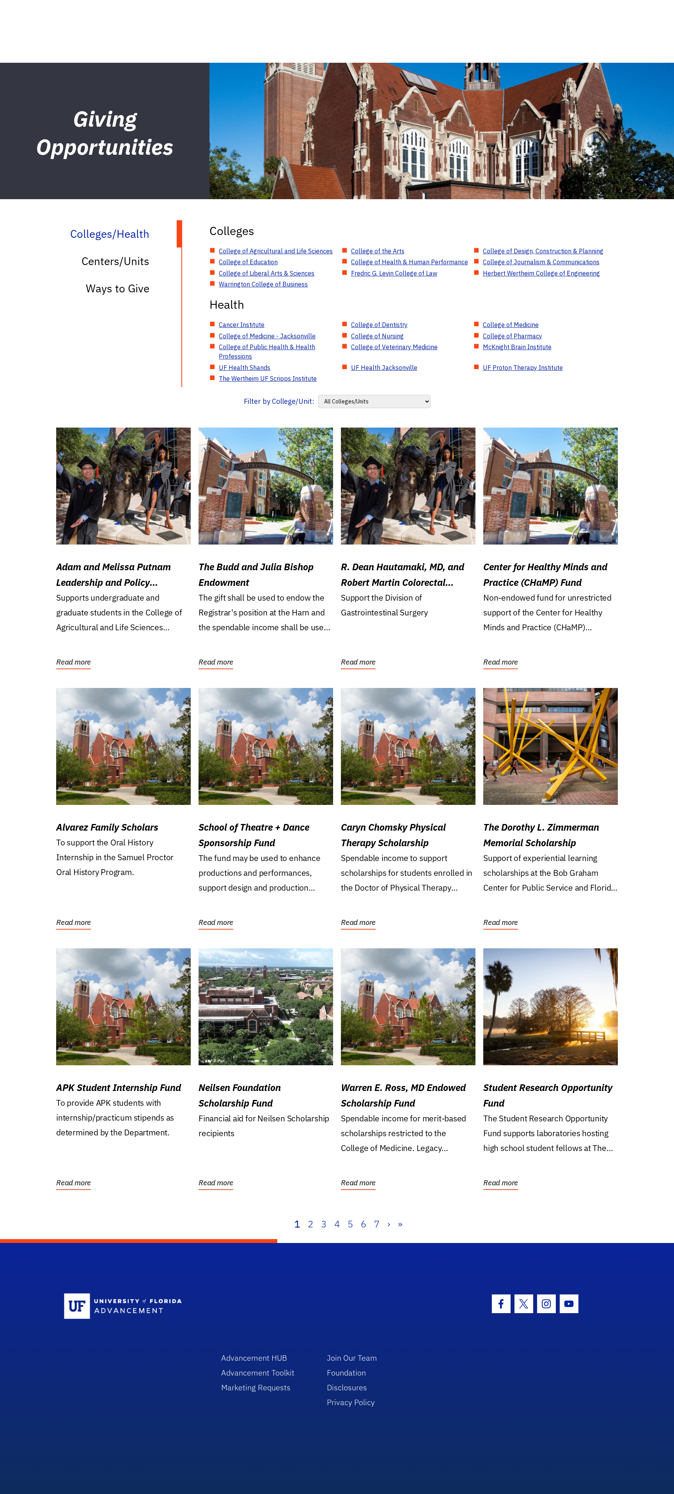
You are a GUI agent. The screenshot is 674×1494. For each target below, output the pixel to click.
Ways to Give (117, 288)
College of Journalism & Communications (541, 262)
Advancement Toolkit (257, 1372)
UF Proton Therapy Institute (523, 367)
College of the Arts (377, 251)
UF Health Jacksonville (384, 367)
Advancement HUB (254, 1358)
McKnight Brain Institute (517, 347)
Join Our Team (352, 1358)
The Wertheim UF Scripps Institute (268, 378)
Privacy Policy (351, 1402)
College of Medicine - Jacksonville (267, 336)
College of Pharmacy (512, 336)
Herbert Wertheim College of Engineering (541, 273)
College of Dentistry (379, 325)
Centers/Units (115, 261)
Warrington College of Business (263, 284)
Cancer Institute (241, 325)
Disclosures (347, 1387)
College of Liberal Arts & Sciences (266, 273)
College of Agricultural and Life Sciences (276, 251)
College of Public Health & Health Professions (267, 351)
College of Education (248, 262)
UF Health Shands (244, 367)
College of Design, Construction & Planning (543, 251)
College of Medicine (511, 325)
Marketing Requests (256, 1387)
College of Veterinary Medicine (394, 347)
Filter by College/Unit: (279, 401)
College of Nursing (377, 336)
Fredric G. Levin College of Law (394, 273)
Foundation (346, 1372)
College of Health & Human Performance (409, 262)
